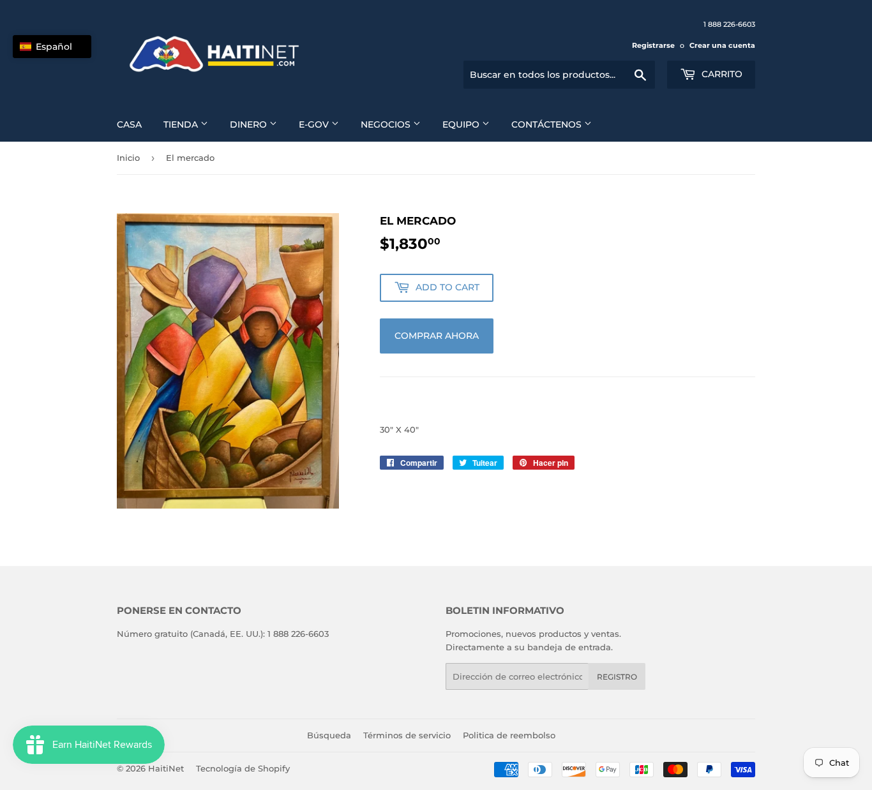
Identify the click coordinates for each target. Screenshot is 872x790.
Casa (129, 124)
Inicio (128, 158)
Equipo (462, 124)
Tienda (181, 124)
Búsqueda (329, 735)
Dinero (249, 124)
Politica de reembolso (509, 735)
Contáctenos (547, 124)
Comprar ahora (437, 335)
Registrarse (653, 45)
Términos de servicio (407, 735)
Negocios (387, 124)
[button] (52, 46)
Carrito (720, 74)
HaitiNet (166, 768)
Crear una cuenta (722, 45)
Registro (617, 677)
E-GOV (315, 124)
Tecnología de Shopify (243, 768)
